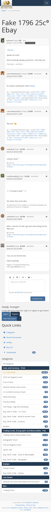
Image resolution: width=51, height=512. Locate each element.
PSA (30, 508)
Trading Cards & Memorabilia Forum (25, 435)
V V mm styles (17, 102)
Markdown (20, 292)
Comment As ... (38, 299)
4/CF (13, 94)
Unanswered (20, 352)
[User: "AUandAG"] (2, 245)
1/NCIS (36, 98)
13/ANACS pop (42, 96)
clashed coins (33, 100)
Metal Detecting (25, 397)
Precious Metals (25, 402)
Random (25, 426)
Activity (9, 342)
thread (32, 86)
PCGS (26, 508)
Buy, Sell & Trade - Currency (25, 421)
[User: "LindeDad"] (2, 148)
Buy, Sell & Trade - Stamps (25, 473)
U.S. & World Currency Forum (25, 392)
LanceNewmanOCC (14, 74)
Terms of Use (30, 505)
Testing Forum (25, 490)
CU (21, 510)
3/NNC (9, 94)
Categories (10, 332)
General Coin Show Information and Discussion (25, 482)
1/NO (37, 92)
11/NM (24, 96)
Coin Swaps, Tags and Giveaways (25, 407)
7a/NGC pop (34, 94)
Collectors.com (42, 508)
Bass (10, 100)
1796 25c (10, 50)
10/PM (19, 96)
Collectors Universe (31, 502)
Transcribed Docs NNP (21, 100)
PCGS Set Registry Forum (25, 377)
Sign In (5, 314)
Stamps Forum (25, 468)
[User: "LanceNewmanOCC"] (2, 73)
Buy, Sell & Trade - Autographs (25, 459)
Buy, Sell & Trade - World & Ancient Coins (25, 416)
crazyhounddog (13, 176)
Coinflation (27, 510)
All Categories (8, 364)
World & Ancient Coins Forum (25, 387)
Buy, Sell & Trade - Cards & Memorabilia (25, 454)
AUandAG (10, 246)
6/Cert (23, 94)
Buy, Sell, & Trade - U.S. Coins (25, 411)
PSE (34, 508)
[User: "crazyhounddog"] (2, 175)
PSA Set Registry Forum (25, 445)
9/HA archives (11, 96)
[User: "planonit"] (2, 40)
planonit (10, 40)
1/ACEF (18, 98)
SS (7, 100)
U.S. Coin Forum (30, 43)
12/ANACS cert (32, 96)
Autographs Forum (25, 440)
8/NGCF (41, 94)
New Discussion (9, 318)
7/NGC (28, 94)
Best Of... (9, 347)
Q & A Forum (25, 382)
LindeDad (10, 149)
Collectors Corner (16, 508)
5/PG (17, 94)
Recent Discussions (13, 337)
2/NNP (43, 92)
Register (15, 314)
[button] (47, 21)
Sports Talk (25, 450)
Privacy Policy (20, 505)
